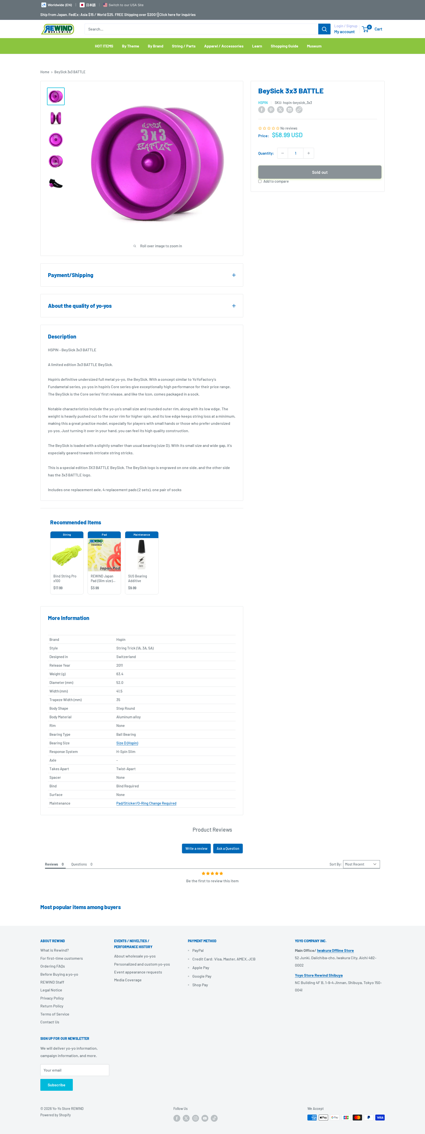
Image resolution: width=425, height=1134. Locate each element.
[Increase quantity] (309, 153)
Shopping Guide (284, 46)
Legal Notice (51, 989)
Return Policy (51, 1005)
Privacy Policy (52, 998)
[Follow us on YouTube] (204, 1118)
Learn (257, 46)
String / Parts (184, 46)
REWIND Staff (52, 982)
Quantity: (266, 153)
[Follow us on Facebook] (176, 1118)
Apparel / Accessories (223, 46)
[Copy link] (299, 109)
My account (344, 31)
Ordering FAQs (52, 966)
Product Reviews (212, 829)
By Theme (130, 46)
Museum (314, 46)
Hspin (263, 103)
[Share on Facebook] (261, 109)
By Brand (155, 46)
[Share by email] (289, 109)
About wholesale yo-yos (135, 956)
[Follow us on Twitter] (186, 1118)
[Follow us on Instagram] (195, 1118)
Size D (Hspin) (127, 743)
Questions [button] (79, 864)
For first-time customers (61, 958)
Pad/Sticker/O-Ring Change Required (146, 803)
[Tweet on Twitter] (280, 109)
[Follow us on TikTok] (214, 1118)
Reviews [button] (51, 864)
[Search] (324, 29)
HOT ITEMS (104, 46)
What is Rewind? (54, 950)
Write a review (196, 848)
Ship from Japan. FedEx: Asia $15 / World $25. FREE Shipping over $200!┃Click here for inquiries (118, 14)
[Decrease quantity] (282, 153)
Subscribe (56, 1084)
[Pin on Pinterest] (271, 109)
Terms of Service (54, 1014)
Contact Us (49, 1021)
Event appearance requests (138, 972)
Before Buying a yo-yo (59, 974)
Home (44, 72)
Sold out (320, 172)
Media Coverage (128, 979)
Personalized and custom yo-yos (142, 964)
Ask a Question (228, 848)
